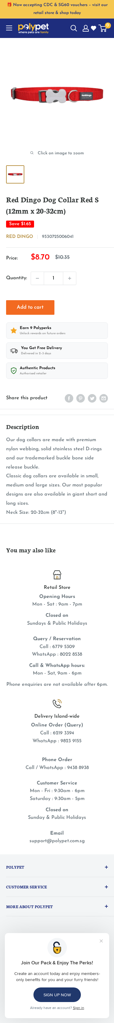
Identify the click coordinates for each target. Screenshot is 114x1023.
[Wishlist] (94, 28)
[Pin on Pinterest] (80, 398)
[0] (103, 28)
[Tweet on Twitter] (92, 398)
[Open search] (74, 28)
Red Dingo (19, 237)
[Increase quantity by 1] (69, 278)
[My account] (86, 28)
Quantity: (16, 278)
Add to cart (30, 307)
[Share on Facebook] (69, 398)
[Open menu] (9, 28)
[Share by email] (103, 398)
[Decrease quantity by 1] (37, 278)
